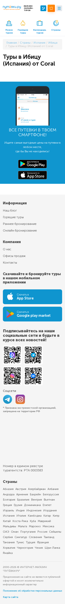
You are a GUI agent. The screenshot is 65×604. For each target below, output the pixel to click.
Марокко (35, 526)
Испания (9, 515)
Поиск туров (9, 31)
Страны (55, 30)
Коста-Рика (20, 521)
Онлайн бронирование (20, 230)
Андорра (8, 494)
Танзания (9, 542)
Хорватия (9, 547)
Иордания (50, 510)
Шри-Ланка (52, 547)
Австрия (20, 489)
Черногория (25, 547)
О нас (7, 249)
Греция (7, 505)
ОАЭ (6, 531)
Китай (7, 521)
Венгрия (36, 499)
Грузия (18, 505)
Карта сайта (10, 597)
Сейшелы (55, 531)
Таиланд (49, 537)
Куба (33, 521)
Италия (21, 515)
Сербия (8, 537)
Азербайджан (37, 489)
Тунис (20, 542)
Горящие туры (23, 31)
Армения (22, 494)
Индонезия (33, 510)
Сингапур (21, 537)
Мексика (48, 526)
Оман (14, 531)
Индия (20, 510)
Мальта (22, 526)
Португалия (28, 531)
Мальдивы (9, 526)
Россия (42, 531)
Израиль (8, 510)
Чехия (39, 547)
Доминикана (32, 505)
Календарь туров (39, 31)
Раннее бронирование (19, 224)
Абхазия (8, 489)
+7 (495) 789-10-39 (43, 8)
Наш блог (10, 210)
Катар (47, 515)
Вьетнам (49, 499)
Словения (35, 537)
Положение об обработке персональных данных (32, 590)
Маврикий (44, 521)
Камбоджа (35, 515)
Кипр (56, 515)
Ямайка (8, 553)
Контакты (10, 262)
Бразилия (23, 499)
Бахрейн (35, 494)
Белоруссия (51, 494)
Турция (30, 542)
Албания (52, 489)
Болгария (9, 499)
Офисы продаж (14, 256)
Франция (43, 542)
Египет (47, 505)
